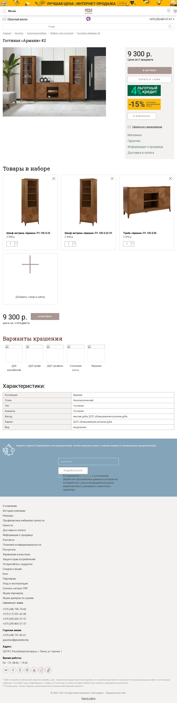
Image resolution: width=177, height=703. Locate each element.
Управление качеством (16, 554)
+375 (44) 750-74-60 (14, 609)
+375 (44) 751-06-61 (14, 635)
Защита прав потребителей (19, 559)
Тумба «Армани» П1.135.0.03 (139, 233)
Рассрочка (9, 549)
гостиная (78, 405)
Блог (5, 573)
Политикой (87, 475)
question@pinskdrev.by (16, 640)
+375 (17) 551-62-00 (14, 614)
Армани (77, 395)
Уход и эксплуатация (15, 583)
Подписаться (73, 470)
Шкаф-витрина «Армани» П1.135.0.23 (28, 233)
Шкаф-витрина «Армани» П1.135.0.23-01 (88, 233)
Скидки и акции (12, 569)
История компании (14, 510)
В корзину (150, 70)
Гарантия (134, 141)
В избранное (141, 116)
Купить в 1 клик (149, 79)
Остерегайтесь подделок (18, 564)
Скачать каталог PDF (15, 588)
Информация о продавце (145, 147)
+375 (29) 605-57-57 (160, 19)
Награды (8, 515)
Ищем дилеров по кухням (18, 598)
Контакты (9, 539)
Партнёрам (9, 578)
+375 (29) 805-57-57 (14, 623)
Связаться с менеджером (147, 127)
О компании (10, 506)
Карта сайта (88, 698)
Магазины (135, 135)
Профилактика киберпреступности (23, 520)
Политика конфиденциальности (22, 544)
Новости (8, 525)
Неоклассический (83, 400)
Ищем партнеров (13, 593)
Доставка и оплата (141, 152)
